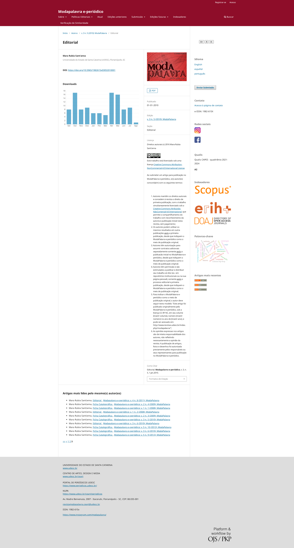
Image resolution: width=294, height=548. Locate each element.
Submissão (137, 16)
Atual (100, 16)
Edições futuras (158, 16)
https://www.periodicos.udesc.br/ (80, 485)
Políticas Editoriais (81, 16)
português (199, 73)
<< (64, 441)
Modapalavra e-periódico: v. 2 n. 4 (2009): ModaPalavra (142, 404)
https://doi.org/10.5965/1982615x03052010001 (91, 70)
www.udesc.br (70, 468)
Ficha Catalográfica (103, 404)
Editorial (97, 400)
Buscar (230, 16)
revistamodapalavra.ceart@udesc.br (81, 504)
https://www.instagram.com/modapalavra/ (84, 514)
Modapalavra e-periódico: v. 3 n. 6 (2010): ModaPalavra (131, 423)
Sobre (61, 16)
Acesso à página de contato (208, 105)
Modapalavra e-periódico (80, 11)
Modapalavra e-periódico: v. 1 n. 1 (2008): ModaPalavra (142, 408)
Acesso (233, 2)
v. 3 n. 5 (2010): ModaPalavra (94, 33)
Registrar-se (220, 2)
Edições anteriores (117, 16)
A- (211, 42)
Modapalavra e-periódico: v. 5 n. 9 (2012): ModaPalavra (142, 434)
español (198, 69)
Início (65, 33)
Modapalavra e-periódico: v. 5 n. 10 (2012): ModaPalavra (142, 427)
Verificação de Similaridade (74, 22)
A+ (201, 42)
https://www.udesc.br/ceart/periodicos (82, 493)
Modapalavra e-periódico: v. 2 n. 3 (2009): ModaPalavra (142, 415)
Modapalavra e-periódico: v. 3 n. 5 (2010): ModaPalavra (142, 419)
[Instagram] (197, 132)
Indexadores (179, 16)
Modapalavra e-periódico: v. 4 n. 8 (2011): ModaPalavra (131, 400)
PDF (153, 90)
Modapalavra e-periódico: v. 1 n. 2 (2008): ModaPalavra (131, 411)
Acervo (74, 33)
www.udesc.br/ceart (73, 476)
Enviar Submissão (205, 87)
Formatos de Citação (158, 378)
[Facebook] (197, 142)
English (198, 64)
